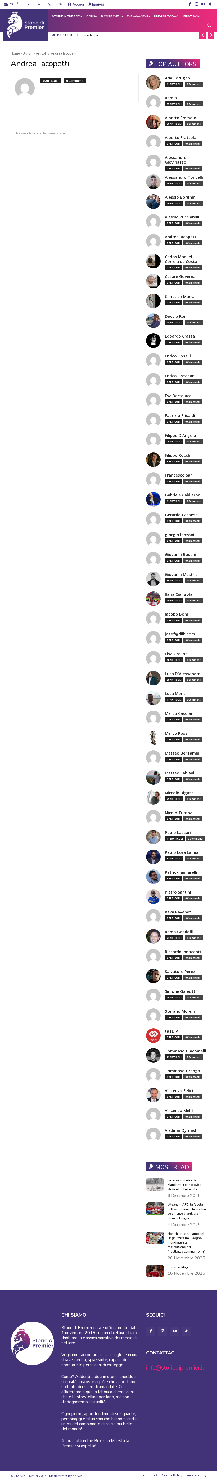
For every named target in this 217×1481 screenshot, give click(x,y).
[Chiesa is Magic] (155, 1271)
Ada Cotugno (177, 77)
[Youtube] (203, 4)
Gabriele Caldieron (182, 494)
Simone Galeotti (180, 991)
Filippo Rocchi (178, 455)
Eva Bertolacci (178, 395)
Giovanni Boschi (180, 554)
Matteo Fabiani (179, 772)
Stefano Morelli (180, 1011)
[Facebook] (190, 4)
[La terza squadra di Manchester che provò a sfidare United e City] (155, 1184)
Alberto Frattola (180, 137)
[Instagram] (196, 4)
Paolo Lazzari (178, 832)
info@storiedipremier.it (175, 1368)
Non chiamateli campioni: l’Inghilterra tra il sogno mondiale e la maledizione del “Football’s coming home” (186, 1243)
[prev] (202, 35)
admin (171, 97)
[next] (211, 35)
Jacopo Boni (176, 614)
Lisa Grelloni (177, 653)
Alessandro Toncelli (184, 177)
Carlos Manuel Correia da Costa (181, 259)
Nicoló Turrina (178, 812)
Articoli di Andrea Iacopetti (56, 53)
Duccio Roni (176, 316)
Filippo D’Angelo (180, 435)
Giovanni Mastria (181, 574)
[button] (208, 25)
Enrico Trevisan (180, 375)
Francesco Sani (179, 475)
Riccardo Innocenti (183, 951)
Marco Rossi (176, 733)
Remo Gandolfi (179, 931)
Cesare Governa (180, 276)
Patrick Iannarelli (181, 872)
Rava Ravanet (178, 911)
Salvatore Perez (180, 971)
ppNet (77, 1476)
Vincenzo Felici (179, 1090)
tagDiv (171, 1031)
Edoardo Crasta (180, 336)
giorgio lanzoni (179, 534)
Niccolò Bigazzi (180, 792)
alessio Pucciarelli (182, 216)
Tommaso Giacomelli (185, 1050)
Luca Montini (177, 693)
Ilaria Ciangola (178, 594)
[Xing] (210, 4)
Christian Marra (180, 296)
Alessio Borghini (180, 197)
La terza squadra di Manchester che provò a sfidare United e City (185, 1184)
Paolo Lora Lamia (181, 852)
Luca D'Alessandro (183, 673)
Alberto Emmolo (180, 117)
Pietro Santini (178, 892)
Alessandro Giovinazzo (176, 160)
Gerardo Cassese (181, 514)
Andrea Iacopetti (181, 236)
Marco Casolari (179, 713)
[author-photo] (27, 88)
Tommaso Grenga (182, 1070)
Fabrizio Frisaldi (180, 415)
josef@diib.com (180, 633)
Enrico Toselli (178, 355)
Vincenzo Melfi (179, 1110)
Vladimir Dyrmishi (181, 1130)
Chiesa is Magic (88, 35)
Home (15, 53)
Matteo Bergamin (182, 753)
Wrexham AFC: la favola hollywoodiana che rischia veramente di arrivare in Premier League (187, 1211)
